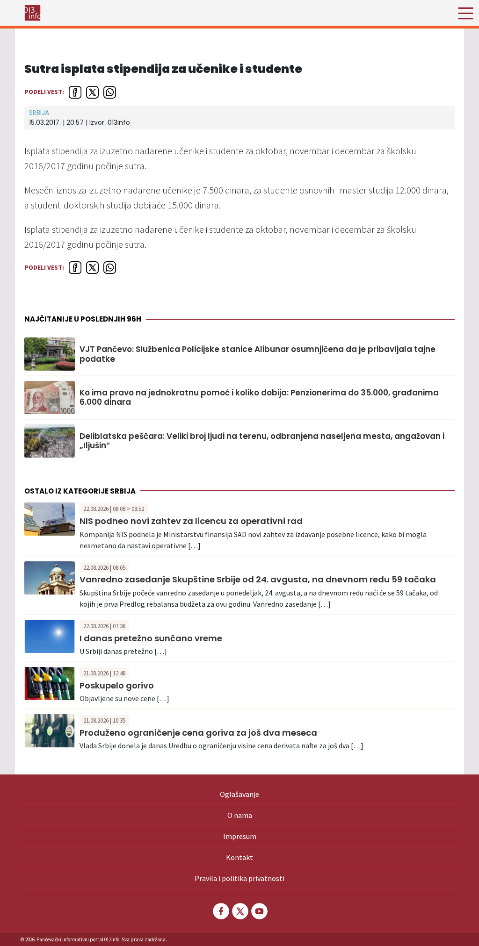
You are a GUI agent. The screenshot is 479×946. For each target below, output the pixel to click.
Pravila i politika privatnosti (239, 878)
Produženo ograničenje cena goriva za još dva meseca (198, 732)
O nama (239, 815)
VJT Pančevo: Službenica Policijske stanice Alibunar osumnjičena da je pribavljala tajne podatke (257, 354)
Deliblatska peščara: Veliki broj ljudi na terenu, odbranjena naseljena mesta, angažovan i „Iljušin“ (262, 441)
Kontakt (239, 857)
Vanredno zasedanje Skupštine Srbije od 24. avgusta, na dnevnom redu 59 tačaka (258, 579)
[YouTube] (259, 911)
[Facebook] (220, 911)
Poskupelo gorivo (117, 685)
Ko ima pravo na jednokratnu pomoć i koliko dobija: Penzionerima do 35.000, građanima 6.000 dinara (259, 397)
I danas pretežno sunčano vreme (151, 638)
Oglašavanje (239, 794)
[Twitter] (239, 911)
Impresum (239, 836)
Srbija (39, 112)
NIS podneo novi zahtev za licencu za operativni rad (191, 521)
